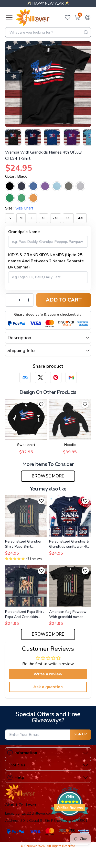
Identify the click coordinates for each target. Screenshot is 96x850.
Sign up (80, 734)
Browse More (48, 476)
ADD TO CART (64, 299)
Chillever (30, 846)
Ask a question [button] (48, 687)
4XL (81, 218)
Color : (16, 176)
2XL (55, 218)
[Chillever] (32, 17)
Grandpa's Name (24, 232)
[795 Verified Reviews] (69, 825)
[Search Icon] (86, 32)
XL (43, 218)
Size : (19, 208)
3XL (68, 218)
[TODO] (25, 377)
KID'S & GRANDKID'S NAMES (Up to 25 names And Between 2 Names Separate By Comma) (46, 261)
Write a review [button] (48, 674)
